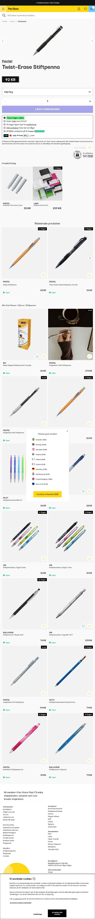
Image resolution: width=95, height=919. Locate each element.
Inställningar (37, 914)
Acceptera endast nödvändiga (20, 903)
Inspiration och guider (11, 827)
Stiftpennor (22, 21)
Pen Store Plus (8, 825)
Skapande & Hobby (55, 811)
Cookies (6, 856)
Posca (50, 842)
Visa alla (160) (53, 849)
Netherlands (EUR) (43, 474)
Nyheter (51, 824)
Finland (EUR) (41, 454)
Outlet (50, 822)
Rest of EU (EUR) (42, 484)
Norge (50, 872)
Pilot (49, 834)
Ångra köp (7, 853)
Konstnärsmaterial (55, 809)
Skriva (12, 21)
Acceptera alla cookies (57, 913)
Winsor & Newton (54, 844)
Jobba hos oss (8, 817)
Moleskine (52, 847)
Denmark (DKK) (41, 449)
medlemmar (31, 124)
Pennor (5, 21)
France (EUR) (40, 464)
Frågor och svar (9, 812)
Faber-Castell (53, 839)
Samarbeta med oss (10, 830)
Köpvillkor (6, 848)
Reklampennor (8, 835)
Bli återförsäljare (9, 833)
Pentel (7, 61)
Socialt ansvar (8, 838)
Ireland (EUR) (40, 459)
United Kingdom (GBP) (44, 479)
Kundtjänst (7, 809)
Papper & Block (53, 816)
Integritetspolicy (9, 851)
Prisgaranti (7, 843)
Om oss (6, 815)
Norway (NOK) (41, 445)
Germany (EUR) (41, 469)
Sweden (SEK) (41, 440)
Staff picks (52, 827)
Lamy (50, 836)
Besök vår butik (9, 820)
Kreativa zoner (8, 840)
